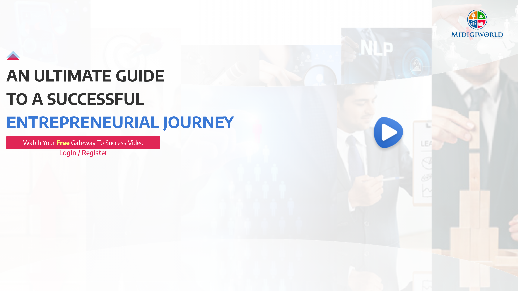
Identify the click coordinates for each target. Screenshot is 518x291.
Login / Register (83, 152)
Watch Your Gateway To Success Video (83, 142)
